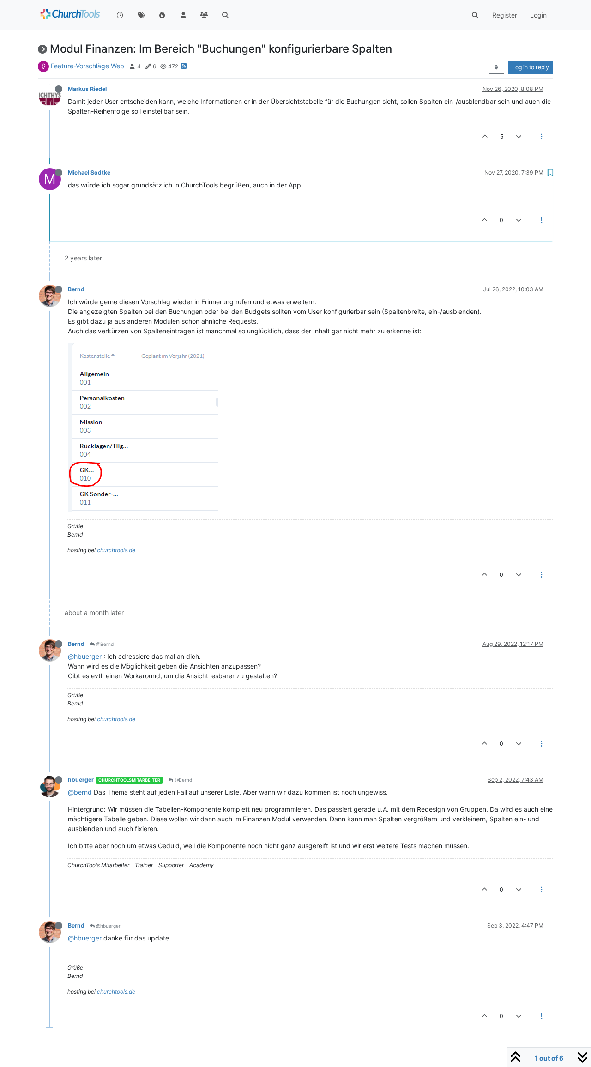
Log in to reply (530, 67)
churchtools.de (116, 550)
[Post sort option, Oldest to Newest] (496, 67)
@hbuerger (85, 656)
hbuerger (81, 779)
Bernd (76, 289)
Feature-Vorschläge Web (87, 66)
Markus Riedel (87, 88)
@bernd (80, 792)
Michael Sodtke (89, 172)
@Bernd (104, 644)
